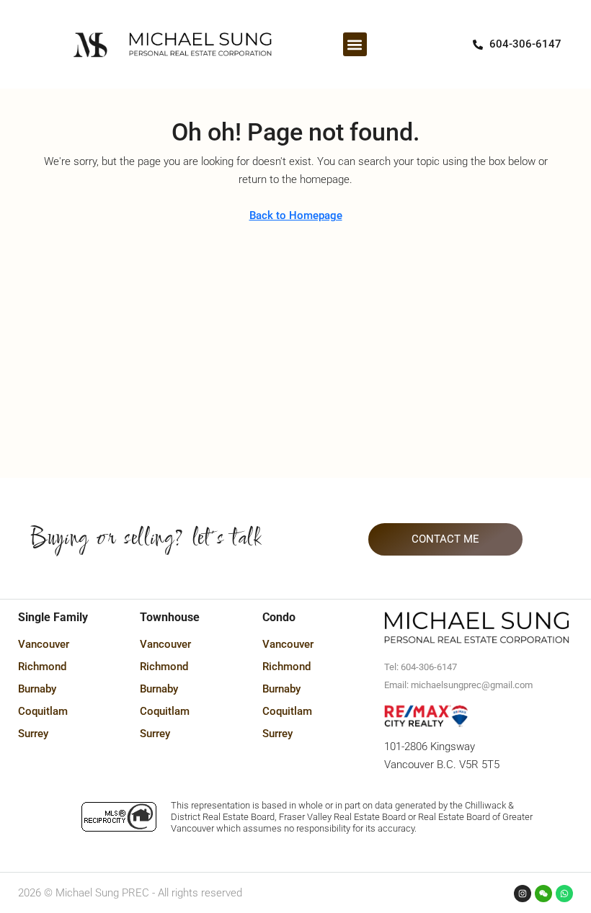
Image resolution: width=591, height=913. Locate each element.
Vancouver (43, 644)
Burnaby (37, 688)
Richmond (42, 666)
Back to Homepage (295, 215)
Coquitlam (43, 711)
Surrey (33, 733)
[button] (355, 44)
